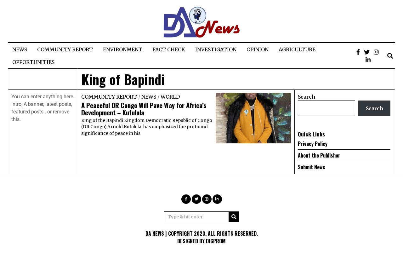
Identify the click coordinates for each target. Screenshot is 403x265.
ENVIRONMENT (122, 49)
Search (306, 97)
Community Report (109, 97)
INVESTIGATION (215, 49)
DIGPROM (216, 241)
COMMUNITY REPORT (65, 49)
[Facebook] (358, 52)
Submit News (311, 167)
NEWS (19, 49)
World (170, 97)
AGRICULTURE (297, 49)
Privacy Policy (312, 143)
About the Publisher (319, 155)
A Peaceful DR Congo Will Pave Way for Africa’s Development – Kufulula (144, 108)
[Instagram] (376, 52)
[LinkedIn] (368, 59)
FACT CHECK (168, 49)
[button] (234, 216)
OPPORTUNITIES (33, 62)
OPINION (258, 49)
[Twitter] (366, 52)
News (148, 97)
